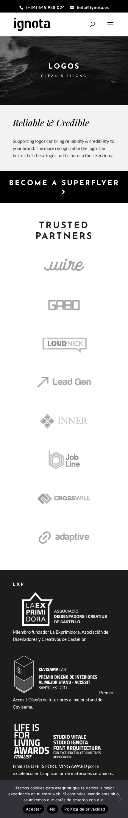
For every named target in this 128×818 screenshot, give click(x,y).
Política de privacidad (84, 809)
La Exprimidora (65, 632)
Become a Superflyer (64, 183)
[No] (121, 799)
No (53, 809)
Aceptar (33, 809)
